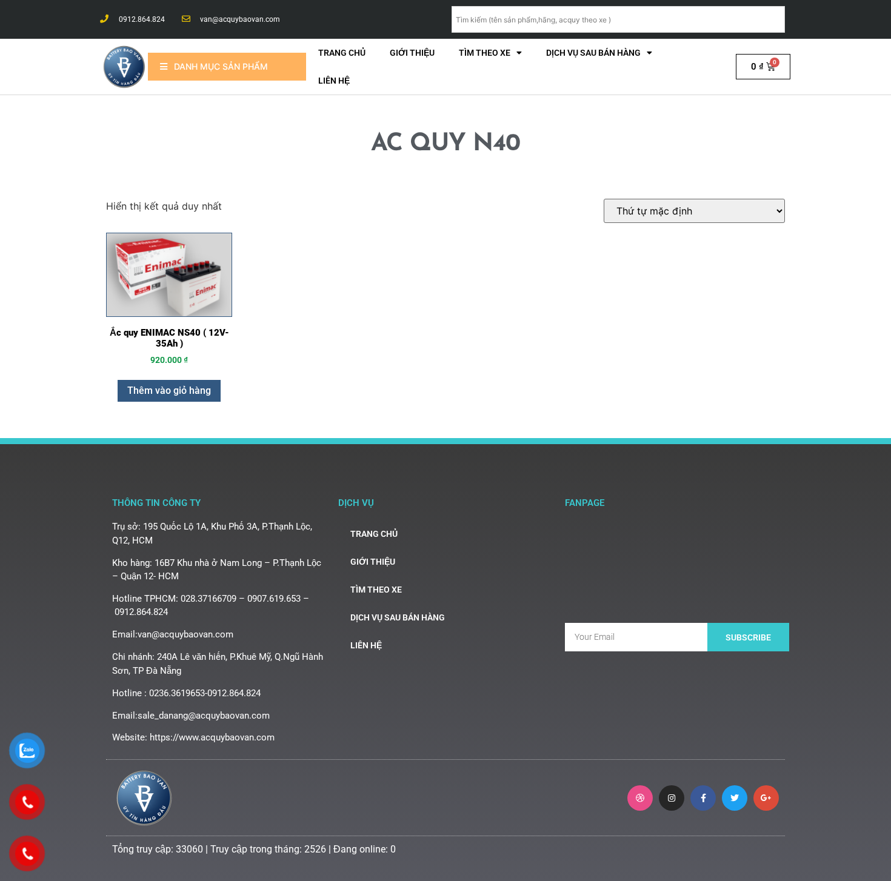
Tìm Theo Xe (484, 53)
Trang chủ (341, 53)
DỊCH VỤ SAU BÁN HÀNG (593, 53)
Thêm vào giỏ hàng (169, 390)
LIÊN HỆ (334, 80)
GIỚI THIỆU (412, 53)
